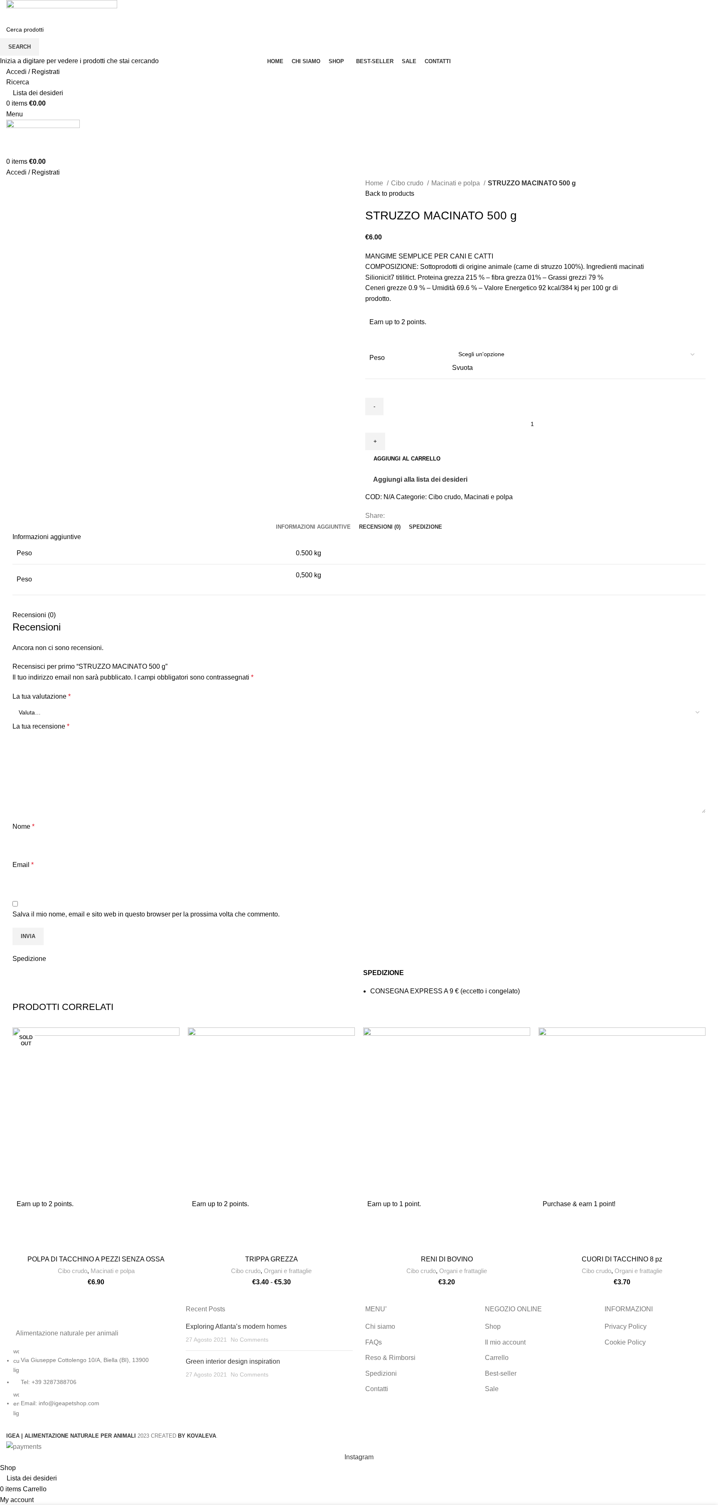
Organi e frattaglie (288, 1270)
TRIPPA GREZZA (271, 1259)
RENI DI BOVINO (447, 1259)
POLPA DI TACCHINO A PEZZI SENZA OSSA (96, 1259)
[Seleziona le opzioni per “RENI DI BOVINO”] (435, 1204)
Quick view (22, 1222)
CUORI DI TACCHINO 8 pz (622, 1259)
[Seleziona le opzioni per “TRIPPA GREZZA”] (263, 1204)
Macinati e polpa (113, 1270)
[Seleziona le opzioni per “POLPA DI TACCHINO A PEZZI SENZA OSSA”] (88, 1204)
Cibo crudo (72, 1270)
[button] (630, 1204)
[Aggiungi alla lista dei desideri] (22, 1241)
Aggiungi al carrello (407, 459)
